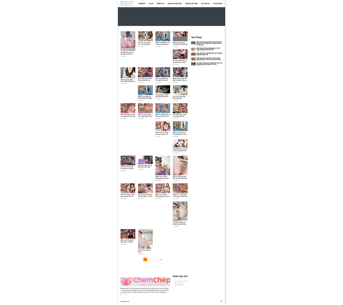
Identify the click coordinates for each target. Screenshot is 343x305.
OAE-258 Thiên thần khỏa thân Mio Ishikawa (179, 98)
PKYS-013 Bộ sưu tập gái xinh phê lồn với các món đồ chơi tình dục (127, 197)
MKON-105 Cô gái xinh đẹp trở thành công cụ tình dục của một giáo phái (180, 81)
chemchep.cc (125, 294)
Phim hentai (179, 283)
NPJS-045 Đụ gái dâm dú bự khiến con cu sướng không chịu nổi (145, 80)
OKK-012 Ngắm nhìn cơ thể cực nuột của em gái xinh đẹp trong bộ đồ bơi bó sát (162, 117)
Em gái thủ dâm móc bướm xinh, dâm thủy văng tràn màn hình (179, 224)
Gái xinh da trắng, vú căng (144, 251)
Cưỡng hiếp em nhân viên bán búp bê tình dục (161, 96)
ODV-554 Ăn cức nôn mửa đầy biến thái (179, 115)
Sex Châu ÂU (205, 3)
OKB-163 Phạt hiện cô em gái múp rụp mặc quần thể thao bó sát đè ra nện (180, 63)
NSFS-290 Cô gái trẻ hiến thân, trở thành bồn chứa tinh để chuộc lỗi (127, 242)
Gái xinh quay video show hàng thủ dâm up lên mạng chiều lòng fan (128, 82)
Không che (160, 3)
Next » (161, 259)
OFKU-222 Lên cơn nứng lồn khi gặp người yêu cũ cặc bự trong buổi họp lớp (180, 45)
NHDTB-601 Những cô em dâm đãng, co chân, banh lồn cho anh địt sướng (145, 197)
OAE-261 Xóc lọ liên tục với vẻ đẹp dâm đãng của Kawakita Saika (144, 45)
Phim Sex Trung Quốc (175, 3)
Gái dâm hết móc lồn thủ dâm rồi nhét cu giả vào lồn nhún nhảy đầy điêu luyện (128, 54)
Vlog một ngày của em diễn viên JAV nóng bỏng (145, 167)
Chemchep (141, 3)
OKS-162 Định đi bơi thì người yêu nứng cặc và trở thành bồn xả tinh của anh (162, 81)
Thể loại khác (217, 3)
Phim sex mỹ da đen (182, 281)
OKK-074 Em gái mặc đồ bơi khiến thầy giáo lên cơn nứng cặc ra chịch (145, 99)
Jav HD (151, 3)
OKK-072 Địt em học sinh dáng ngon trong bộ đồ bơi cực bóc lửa (180, 134)
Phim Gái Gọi (179, 285)
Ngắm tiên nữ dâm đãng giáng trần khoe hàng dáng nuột (162, 178)
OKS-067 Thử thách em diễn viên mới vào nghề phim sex (127, 168)
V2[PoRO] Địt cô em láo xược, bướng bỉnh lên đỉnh (180, 150)
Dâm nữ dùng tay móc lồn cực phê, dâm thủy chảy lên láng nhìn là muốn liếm (180, 179)
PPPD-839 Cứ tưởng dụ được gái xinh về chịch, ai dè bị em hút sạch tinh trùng (162, 135)
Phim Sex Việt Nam (191, 3)
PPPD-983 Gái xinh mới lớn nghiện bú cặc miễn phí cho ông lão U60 (128, 116)
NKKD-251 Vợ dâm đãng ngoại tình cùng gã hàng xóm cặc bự (162, 196)
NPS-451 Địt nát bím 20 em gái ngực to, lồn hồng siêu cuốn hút (145, 116)
